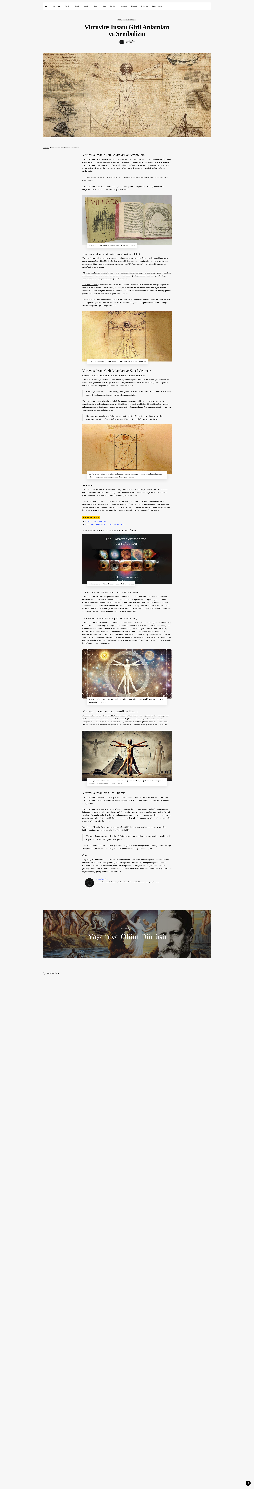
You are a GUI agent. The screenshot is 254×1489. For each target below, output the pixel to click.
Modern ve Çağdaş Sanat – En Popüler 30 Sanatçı (105, 524)
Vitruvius (86, 186)
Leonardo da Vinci (103, 186)
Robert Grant (133, 797)
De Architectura (135, 264)
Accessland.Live (130, 41)
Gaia (123, 797)
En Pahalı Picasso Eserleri (95, 521)
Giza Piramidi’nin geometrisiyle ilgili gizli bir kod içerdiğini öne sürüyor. (129, 800)
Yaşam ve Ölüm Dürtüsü (127, 934)
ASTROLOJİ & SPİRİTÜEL (126, 20)
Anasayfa (46, 148)
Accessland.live (52, 6)
